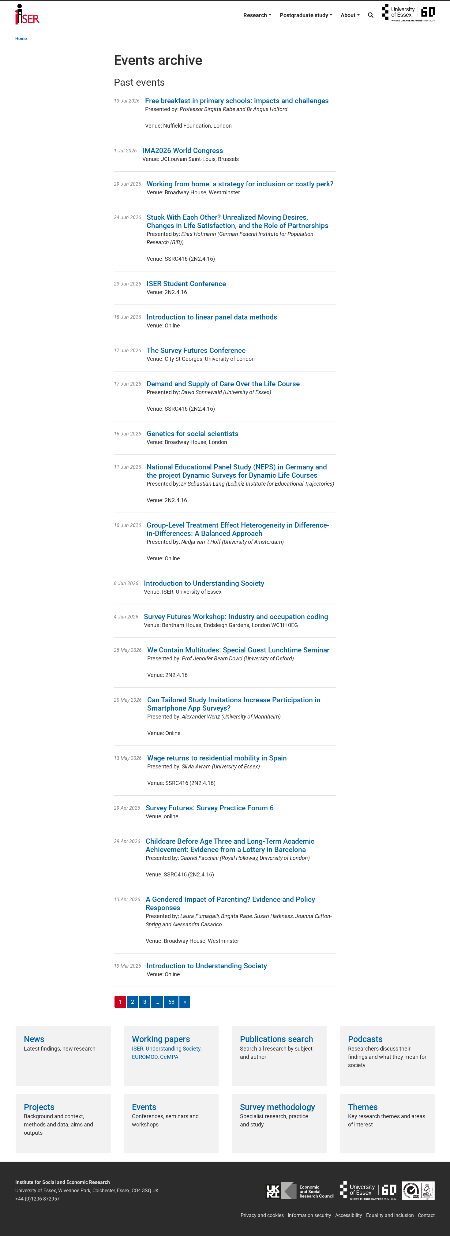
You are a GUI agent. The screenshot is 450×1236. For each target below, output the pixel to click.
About (348, 15)
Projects (39, 1107)
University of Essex (408, 15)
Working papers (161, 1039)
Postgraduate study (304, 15)
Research (255, 15)
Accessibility (348, 1215)
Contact (426, 1215)
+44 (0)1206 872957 (37, 1199)
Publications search (276, 1039)
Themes (363, 1107)
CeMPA (169, 1057)
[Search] (371, 15)
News (34, 1039)
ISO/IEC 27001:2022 (418, 1190)
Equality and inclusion (390, 1215)
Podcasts (365, 1039)
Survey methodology (277, 1107)
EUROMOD (145, 1057)
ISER (137, 1048)
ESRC (299, 1190)
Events (144, 1107)
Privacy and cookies (262, 1215)
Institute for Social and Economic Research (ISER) (27, 15)
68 (171, 1002)
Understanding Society (173, 1048)
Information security (309, 1215)
